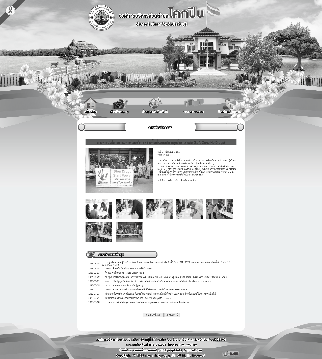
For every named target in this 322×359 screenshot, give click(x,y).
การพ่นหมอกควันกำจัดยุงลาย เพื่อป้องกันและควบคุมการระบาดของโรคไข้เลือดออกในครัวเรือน (147, 302)
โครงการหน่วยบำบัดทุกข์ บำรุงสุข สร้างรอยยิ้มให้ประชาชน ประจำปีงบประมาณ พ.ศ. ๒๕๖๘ (146, 289)
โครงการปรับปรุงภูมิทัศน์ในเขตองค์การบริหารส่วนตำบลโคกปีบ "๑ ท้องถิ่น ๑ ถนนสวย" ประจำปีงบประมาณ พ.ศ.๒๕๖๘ (158, 281)
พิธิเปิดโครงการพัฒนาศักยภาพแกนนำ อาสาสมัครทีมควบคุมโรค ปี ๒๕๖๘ (138, 297)
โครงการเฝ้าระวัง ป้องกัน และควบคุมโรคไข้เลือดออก (128, 268)
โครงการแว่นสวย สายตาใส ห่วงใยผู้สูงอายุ (124, 285)
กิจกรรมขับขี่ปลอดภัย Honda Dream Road (124, 272)
